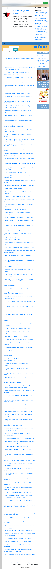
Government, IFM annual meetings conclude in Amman (18, 517)
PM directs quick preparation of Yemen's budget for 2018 (19, 438)
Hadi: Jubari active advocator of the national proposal (18, 411)
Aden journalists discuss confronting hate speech (17, 311)
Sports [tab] (26, 8)
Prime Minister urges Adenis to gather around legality (18, 538)
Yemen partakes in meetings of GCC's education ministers (19, 185)
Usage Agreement (29, 563)
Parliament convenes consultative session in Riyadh (17, 90)
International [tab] (12, 8)
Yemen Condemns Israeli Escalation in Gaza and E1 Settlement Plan (41, 26)
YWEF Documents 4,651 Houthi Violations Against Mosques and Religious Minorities (21, 12)
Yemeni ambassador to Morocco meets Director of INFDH (19, 217)
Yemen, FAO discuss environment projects (15, 350)
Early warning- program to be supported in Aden (17, 405)
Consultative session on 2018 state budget (15, 172)
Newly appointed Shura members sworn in (15, 209)
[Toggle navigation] (4, 43)
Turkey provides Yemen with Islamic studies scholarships (19, 347)
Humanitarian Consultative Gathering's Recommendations (19, 82)
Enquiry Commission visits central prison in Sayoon (17, 328)
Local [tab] (5, 8)
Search (46, 3)
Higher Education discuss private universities (16, 377)
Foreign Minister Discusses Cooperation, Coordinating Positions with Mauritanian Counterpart (40, 37)
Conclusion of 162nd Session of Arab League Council (18, 541)
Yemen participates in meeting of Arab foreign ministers (19, 230)
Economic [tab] (19, 8)
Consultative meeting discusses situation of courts (17, 93)
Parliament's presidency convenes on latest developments (19, 509)
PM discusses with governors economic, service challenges (19, 525)
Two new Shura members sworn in (13, 188)
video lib (43, 69)
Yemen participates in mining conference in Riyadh (17, 288)
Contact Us (37, 563)
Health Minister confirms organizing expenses (16, 336)
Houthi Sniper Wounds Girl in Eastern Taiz (43, 66)
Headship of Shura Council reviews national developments (19, 339)
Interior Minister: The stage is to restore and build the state (19, 247)
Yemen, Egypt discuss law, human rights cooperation (18, 492)
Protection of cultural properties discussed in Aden (17, 196)
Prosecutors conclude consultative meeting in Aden (17, 55)
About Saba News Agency (17, 563)
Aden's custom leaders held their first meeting (16, 408)
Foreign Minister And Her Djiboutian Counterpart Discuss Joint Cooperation (41, 31)
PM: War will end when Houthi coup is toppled (16, 446)
